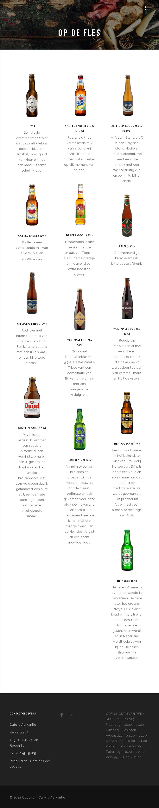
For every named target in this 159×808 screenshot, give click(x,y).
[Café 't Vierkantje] (20, 7)
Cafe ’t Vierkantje (23, 724)
